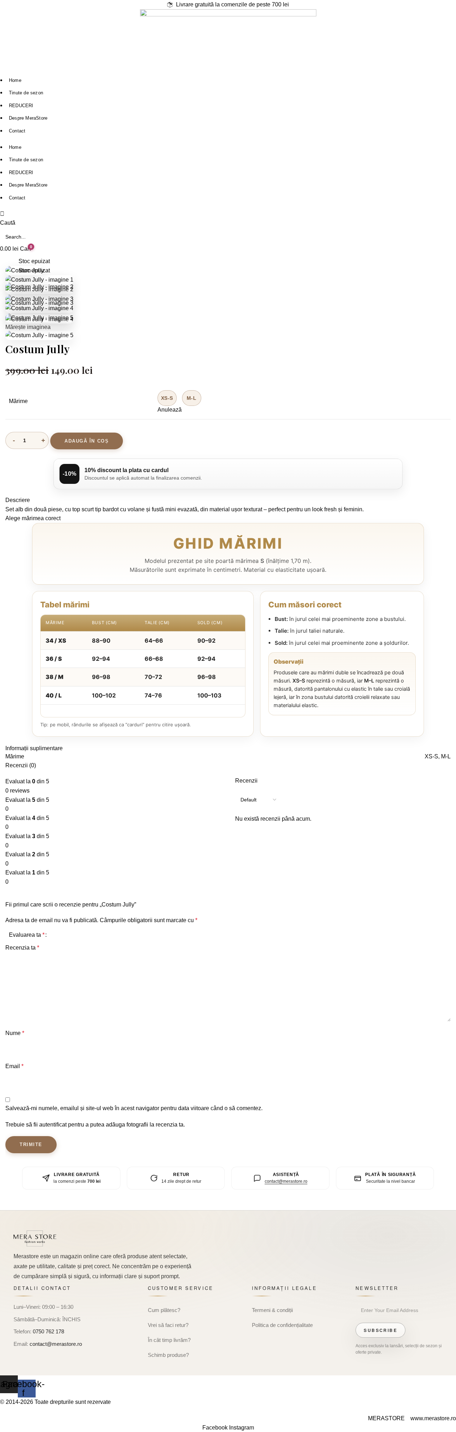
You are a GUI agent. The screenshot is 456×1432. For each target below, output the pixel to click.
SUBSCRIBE (380, 1330)
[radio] (167, 398)
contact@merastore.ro (286, 1181)
